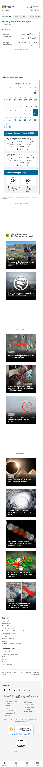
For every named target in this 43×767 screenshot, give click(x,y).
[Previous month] (12, 83)
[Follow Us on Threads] (24, 690)
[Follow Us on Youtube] (14, 690)
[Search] (27, 7)
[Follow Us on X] (29, 690)
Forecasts (33, 11)
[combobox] (6, 29)
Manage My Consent (9, 634)
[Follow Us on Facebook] (4, 690)
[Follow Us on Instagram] (9, 690)
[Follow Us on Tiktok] (19, 690)
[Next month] (29, 83)
